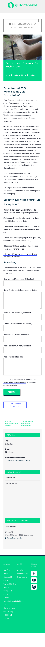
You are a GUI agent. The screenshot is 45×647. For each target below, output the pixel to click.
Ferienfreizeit (10, 460)
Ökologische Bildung (22, 460)
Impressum (22, 577)
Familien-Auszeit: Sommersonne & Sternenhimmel (27, 423)
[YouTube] (34, 580)
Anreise (20, 570)
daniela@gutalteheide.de (13, 249)
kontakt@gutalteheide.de (13, 601)
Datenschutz (22, 573)
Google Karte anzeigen (15, 538)
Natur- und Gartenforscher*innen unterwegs (11, 423)
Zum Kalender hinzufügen (15, 404)
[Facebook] (34, 573)
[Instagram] (34, 587)
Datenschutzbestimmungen (14, 382)
